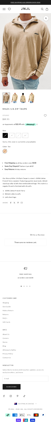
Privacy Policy (8, 354)
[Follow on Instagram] (10, 396)
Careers (6, 338)
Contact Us (7, 358)
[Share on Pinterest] (18, 203)
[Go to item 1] (6, 98)
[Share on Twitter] (14, 203)
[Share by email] (22, 203)
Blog (4, 346)
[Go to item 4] (31, 98)
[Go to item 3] (23, 98)
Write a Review (37, 235)
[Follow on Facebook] (4, 396)
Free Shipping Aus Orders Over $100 (25, 2)
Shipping (6, 303)
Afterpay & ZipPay (9, 350)
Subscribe (11, 387)
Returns (6, 314)
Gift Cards (6, 322)
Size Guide (7, 307)
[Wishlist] (9, 9)
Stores (5, 342)
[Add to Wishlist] (25, 116)
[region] (25, 274)
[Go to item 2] (14, 98)
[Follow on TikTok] (24, 396)
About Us (6, 334)
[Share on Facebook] (11, 203)
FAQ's (5, 318)
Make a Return (8, 310)
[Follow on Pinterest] (17, 396)
